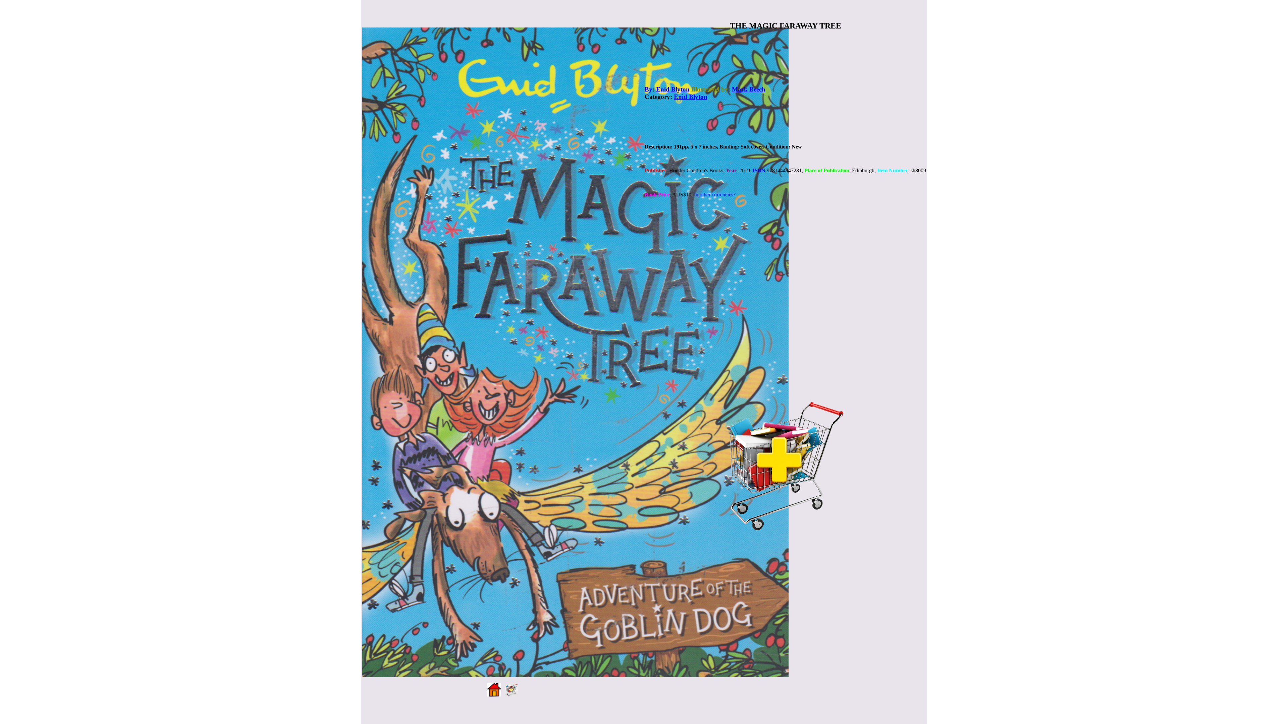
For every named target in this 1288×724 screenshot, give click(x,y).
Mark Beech (748, 89)
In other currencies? (715, 194)
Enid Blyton (673, 89)
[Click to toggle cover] (575, 352)
